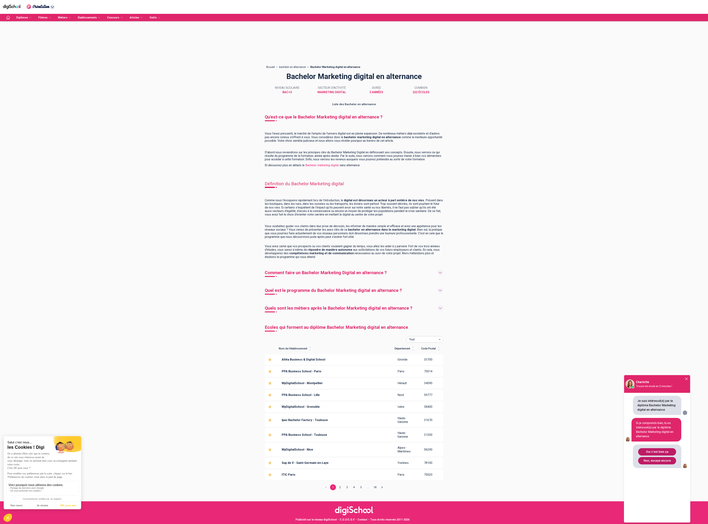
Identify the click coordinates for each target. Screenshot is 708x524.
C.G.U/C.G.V (347, 519)
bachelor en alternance (292, 67)
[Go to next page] (382, 487)
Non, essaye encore (657, 460)
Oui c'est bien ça (657, 452)
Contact (362, 519)
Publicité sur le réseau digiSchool (316, 519)
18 (375, 487)
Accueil (270, 67)
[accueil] (8, 17)
